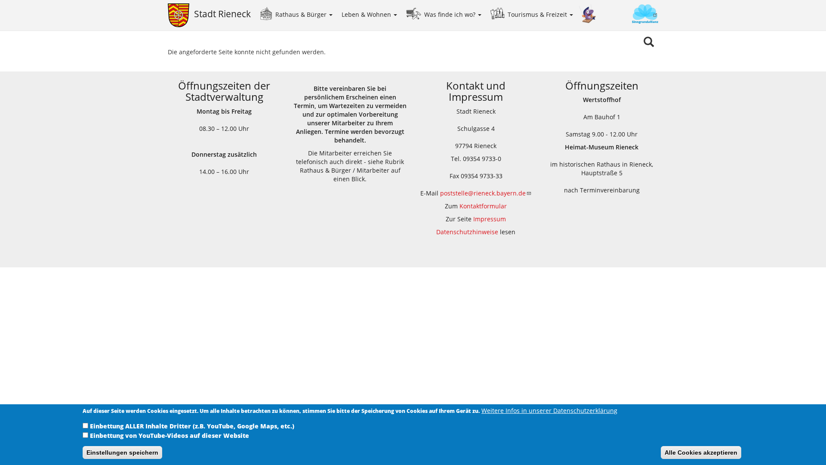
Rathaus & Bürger (301, 14)
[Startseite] (181, 15)
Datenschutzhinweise (467, 232)
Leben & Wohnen (367, 14)
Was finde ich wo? (450, 14)
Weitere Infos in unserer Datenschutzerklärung (549, 410)
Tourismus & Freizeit (538, 14)
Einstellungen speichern (122, 452)
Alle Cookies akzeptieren (701, 452)
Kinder (587, 14)
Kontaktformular (483, 206)
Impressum (489, 219)
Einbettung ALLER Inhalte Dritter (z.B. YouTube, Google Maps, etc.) (192, 426)
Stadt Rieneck (222, 14)
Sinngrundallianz (627, 15)
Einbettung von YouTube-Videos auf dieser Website (169, 435)
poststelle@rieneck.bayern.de (483, 193)
